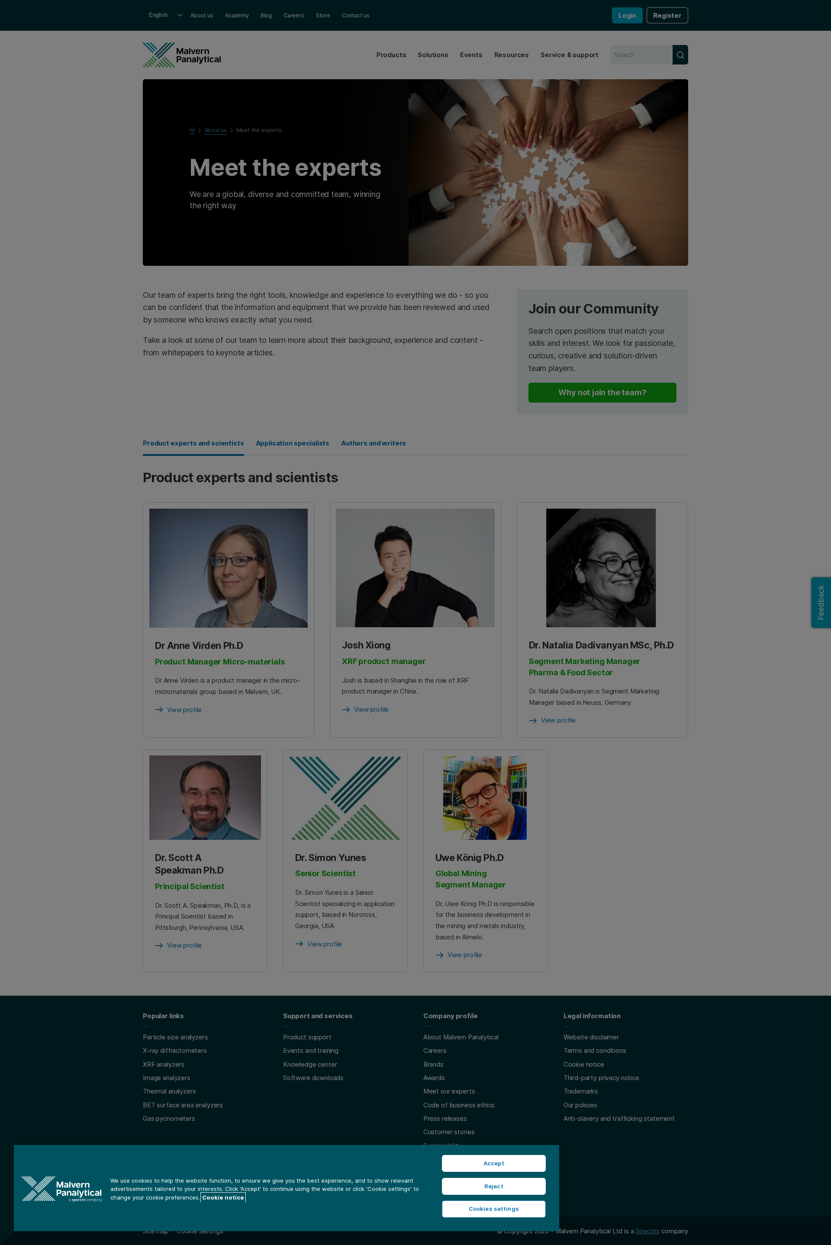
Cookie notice (223, 1197)
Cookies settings (494, 1208)
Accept (493, 1163)
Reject (493, 1186)
